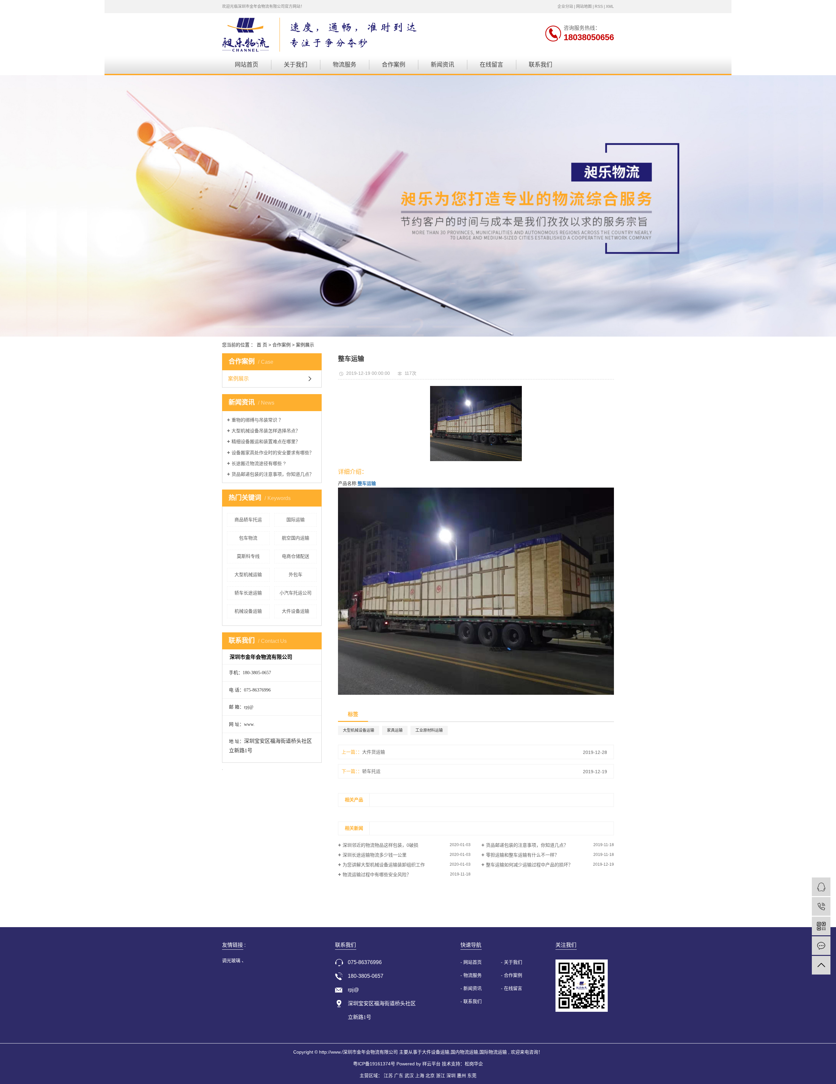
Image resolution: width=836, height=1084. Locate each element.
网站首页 (246, 64)
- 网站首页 (471, 962)
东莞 (471, 1075)
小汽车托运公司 (296, 592)
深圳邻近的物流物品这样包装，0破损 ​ (381, 845)
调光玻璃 (232, 960)
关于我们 (295, 64)
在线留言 (491, 64)
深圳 (451, 1075)
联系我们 (540, 64)
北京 (430, 1075)
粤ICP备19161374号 (374, 1063)
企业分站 (565, 6)
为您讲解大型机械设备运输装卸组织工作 (384, 864)
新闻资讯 (442, 64)
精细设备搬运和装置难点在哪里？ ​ (266, 441)
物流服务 (344, 64)
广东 (398, 1075)
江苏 (388, 1075)
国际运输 (295, 519)
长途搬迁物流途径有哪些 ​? (259, 463)
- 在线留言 (511, 988)
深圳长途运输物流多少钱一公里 (375, 855)
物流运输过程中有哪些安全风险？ (377, 874)
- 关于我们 (511, 962)
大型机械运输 (248, 574)
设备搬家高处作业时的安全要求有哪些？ (273, 452)
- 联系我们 (471, 1001)
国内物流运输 (464, 1052)
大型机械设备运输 (358, 730)
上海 (419, 1075)
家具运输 (395, 730)
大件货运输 (373, 752)
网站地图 (584, 6)
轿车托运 (371, 771)
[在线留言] (821, 945)
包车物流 (248, 538)
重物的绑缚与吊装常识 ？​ (257, 420)
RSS (599, 6)
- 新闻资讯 (471, 988)
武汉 (409, 1075)
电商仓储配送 (295, 556)
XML (610, 6)
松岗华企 (474, 1063)
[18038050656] (821, 906)
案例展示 (305, 344)
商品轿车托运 (248, 519)
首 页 (262, 344)
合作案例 (393, 64)
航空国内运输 (295, 538)
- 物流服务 (471, 975)
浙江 (440, 1075)
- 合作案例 (511, 975)
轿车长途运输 (248, 592)
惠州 (461, 1075)
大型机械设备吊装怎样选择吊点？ (266, 430)
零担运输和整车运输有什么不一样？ (522, 855)
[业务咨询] (821, 886)
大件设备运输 (295, 611)
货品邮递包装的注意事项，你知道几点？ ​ (273, 474)
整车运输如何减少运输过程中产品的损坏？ (529, 864)
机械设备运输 (248, 611)
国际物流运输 (493, 1052)
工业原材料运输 (429, 730)
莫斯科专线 (248, 556)
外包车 (295, 574)
